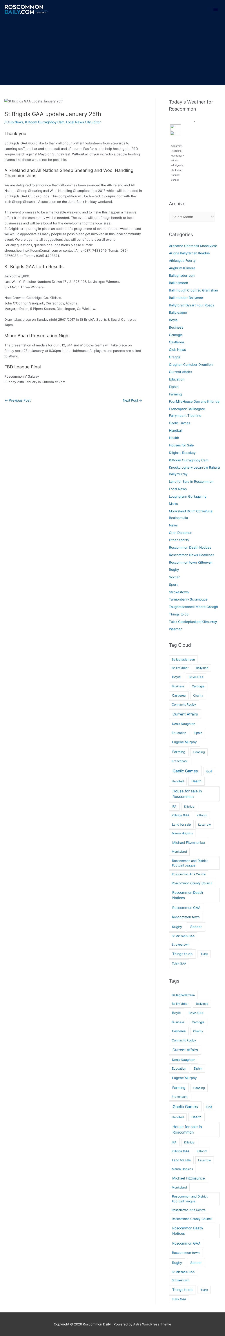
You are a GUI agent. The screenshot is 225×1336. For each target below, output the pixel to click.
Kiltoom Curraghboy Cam (44, 122)
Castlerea (176, 342)
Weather (175, 629)
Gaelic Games (179, 423)
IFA (174, 806)
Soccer (174, 577)
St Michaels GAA (183, 936)
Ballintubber (180, 668)
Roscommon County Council (192, 883)
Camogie (176, 335)
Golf (209, 771)
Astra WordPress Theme (152, 1324)
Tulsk (204, 954)
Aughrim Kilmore (182, 268)
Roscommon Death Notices (190, 547)
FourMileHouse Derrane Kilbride (194, 401)
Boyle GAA (196, 677)
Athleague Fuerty (182, 260)
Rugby (174, 570)
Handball (176, 430)
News (173, 525)
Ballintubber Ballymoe (186, 298)
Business (176, 327)
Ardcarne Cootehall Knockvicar (193, 246)
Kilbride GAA (180, 815)
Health (174, 438)
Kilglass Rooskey (182, 453)
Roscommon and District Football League (190, 863)
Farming (175, 394)
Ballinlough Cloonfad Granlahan (193, 290)
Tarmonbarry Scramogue (188, 599)
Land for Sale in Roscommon (191, 481)
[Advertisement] (112, 52)
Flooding (199, 752)
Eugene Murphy (184, 742)
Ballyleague (178, 312)
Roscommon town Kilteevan (190, 562)
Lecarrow (204, 824)
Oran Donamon (180, 533)
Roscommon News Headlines (191, 555)
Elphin (174, 387)
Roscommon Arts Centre (189, 874)
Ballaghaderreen (182, 275)
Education (176, 379)
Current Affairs (180, 372)
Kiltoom (202, 815)
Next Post (132, 400)
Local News (75, 122)
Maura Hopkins (182, 833)
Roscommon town (186, 917)
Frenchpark (179, 761)
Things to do (179, 614)
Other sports (179, 540)
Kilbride (189, 806)
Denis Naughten (183, 724)
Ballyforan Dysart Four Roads (191, 305)
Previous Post (18, 400)
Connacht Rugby (184, 704)
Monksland (179, 851)
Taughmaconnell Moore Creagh (193, 607)
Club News (14, 122)
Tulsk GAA (179, 963)
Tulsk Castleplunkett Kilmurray (193, 622)
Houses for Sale (181, 445)
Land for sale (181, 824)
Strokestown (179, 592)
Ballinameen (178, 283)
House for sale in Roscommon (187, 794)
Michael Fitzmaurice (188, 843)
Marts (173, 504)
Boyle (173, 320)
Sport (173, 584)
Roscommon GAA (186, 908)
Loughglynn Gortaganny (187, 496)
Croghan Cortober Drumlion (191, 364)
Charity (198, 695)
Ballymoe (202, 668)
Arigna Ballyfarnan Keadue (189, 253)
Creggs (174, 357)
